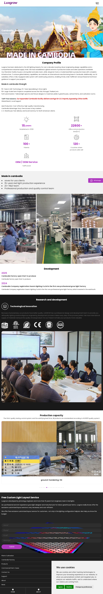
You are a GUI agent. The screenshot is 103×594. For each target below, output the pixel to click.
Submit (11, 547)
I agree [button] (60, 587)
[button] (41, 487)
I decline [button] (69, 587)
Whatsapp (97, 180)
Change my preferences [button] (84, 587)
